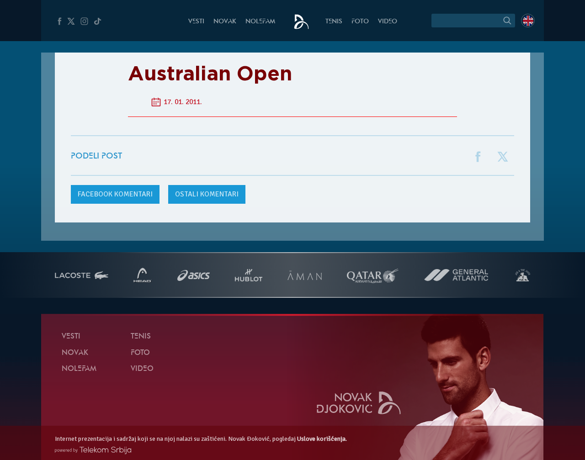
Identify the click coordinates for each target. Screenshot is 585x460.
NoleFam (260, 21)
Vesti (196, 21)
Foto (360, 21)
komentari (115, 194)
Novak (224, 21)
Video (387, 21)
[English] (527, 20)
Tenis (333, 21)
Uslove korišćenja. (322, 439)
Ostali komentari (207, 194)
